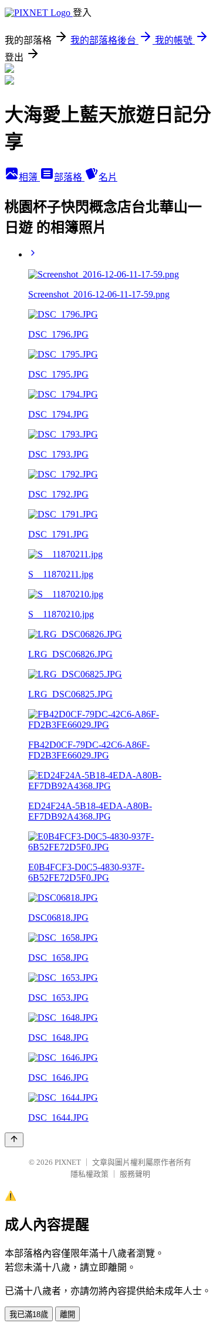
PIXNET (68, 1162)
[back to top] (14, 1139)
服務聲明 (135, 1174)
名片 (108, 177)
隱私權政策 (89, 1174)
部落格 (69, 177)
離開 (67, 1314)
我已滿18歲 (28, 1314)
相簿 (29, 177)
